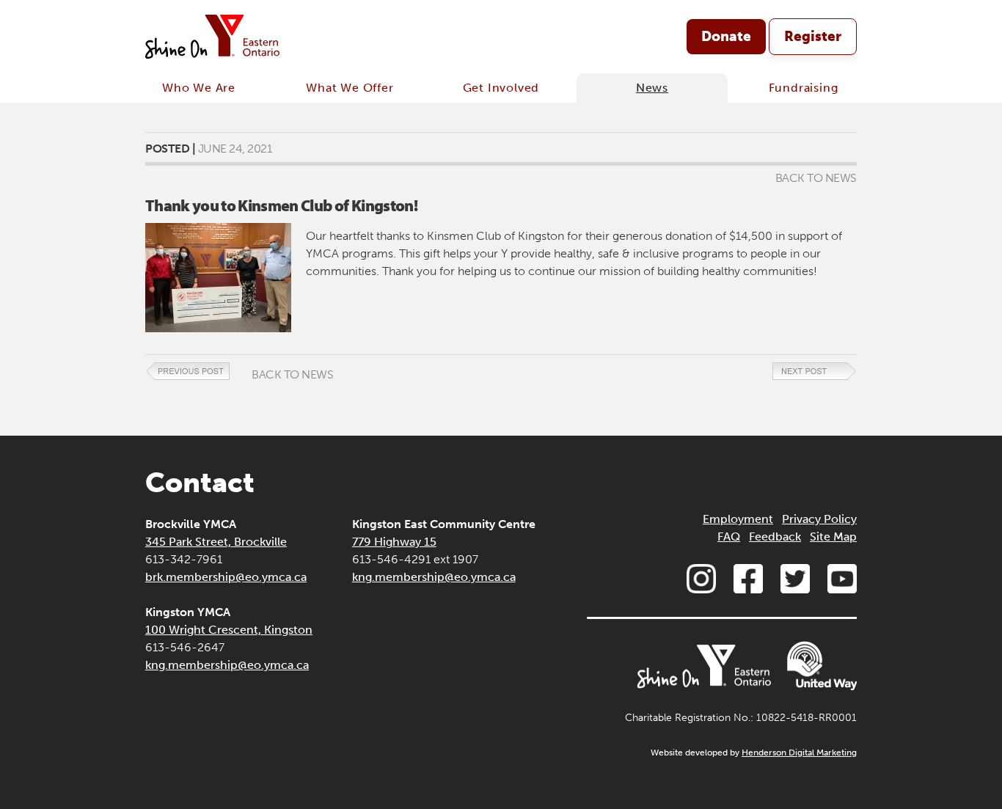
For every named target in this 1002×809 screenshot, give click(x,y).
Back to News (816, 178)
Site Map (833, 536)
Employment (738, 519)
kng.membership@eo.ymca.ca (227, 665)
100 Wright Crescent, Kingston (228, 630)
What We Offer (349, 88)
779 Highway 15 (394, 542)
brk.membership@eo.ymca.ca (226, 577)
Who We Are (198, 88)
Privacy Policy (819, 519)
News (652, 88)
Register (812, 36)
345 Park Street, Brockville (216, 542)
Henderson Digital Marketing (799, 752)
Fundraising (803, 88)
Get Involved (501, 88)
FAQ (728, 536)
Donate (726, 36)
